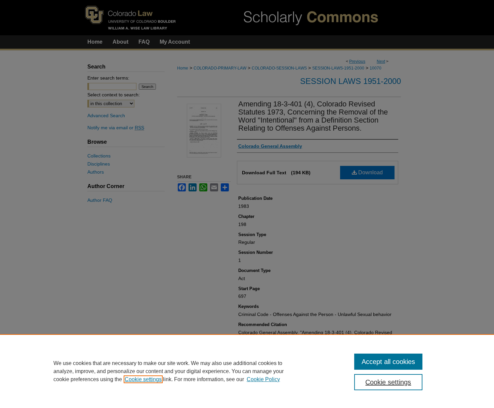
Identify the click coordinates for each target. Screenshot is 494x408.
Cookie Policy (263, 379)
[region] (247, 371)
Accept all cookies (388, 361)
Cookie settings (143, 379)
